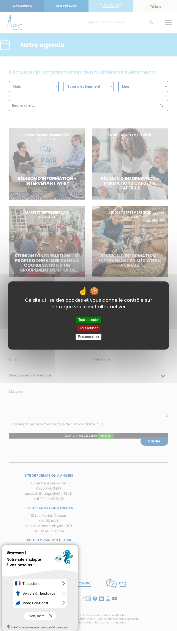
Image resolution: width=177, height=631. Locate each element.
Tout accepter (88, 320)
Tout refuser (89, 328)
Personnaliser (88, 337)
